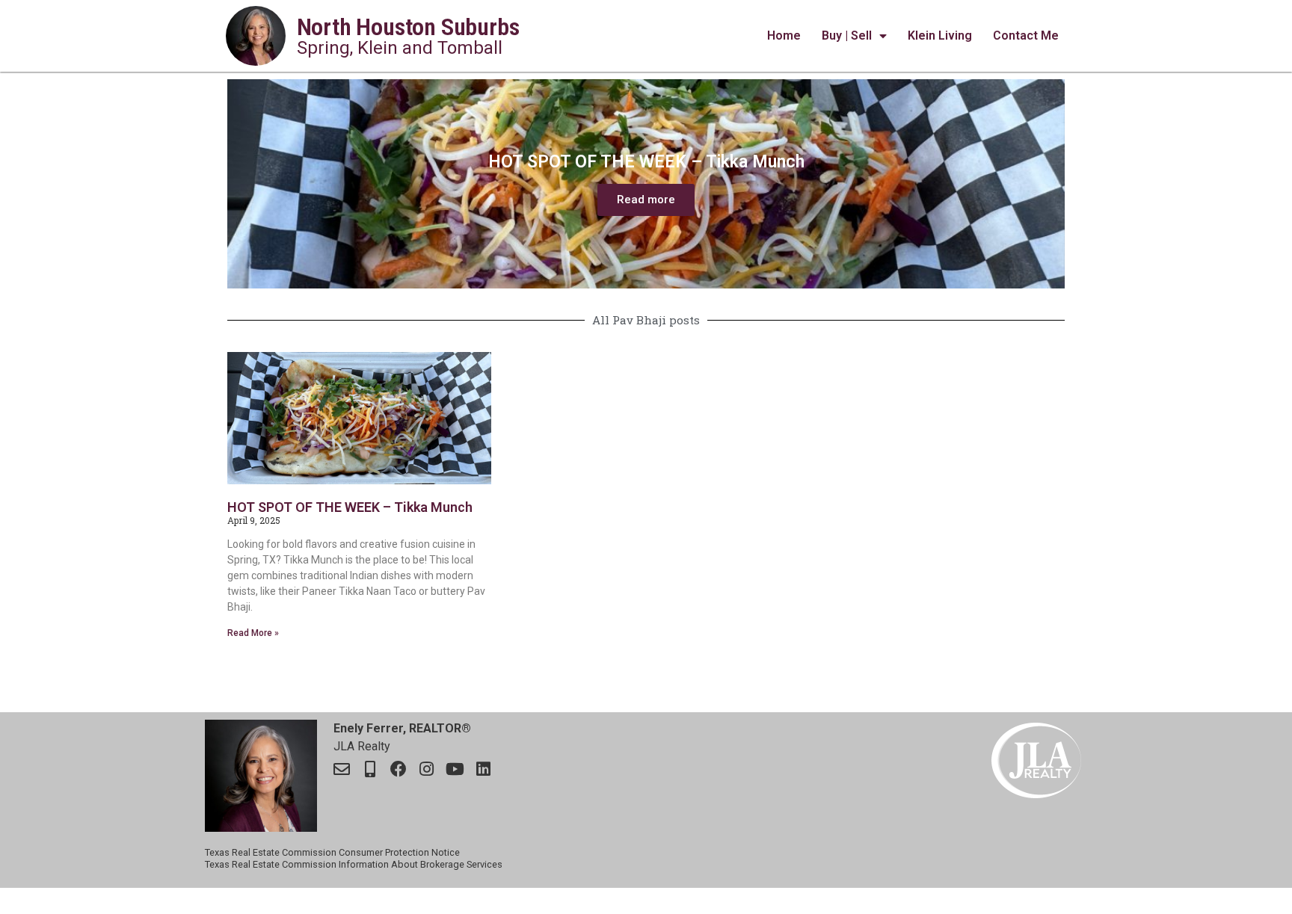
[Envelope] (341, 769)
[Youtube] (455, 769)
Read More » (253, 633)
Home (784, 35)
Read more (646, 199)
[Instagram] (427, 769)
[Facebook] (398, 769)
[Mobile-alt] (370, 769)
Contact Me (1026, 35)
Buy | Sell (847, 35)
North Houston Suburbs (408, 27)
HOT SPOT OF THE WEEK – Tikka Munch (350, 507)
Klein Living (940, 35)
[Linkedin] (484, 769)
